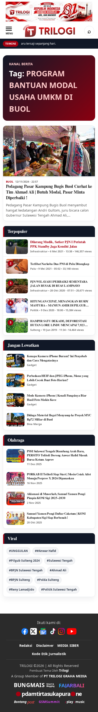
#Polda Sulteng (48, 580)
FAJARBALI (71, 685)
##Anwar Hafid (45, 551)
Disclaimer (45, 645)
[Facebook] (24, 631)
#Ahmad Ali (58, 570)
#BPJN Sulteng (19, 580)
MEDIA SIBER (68, 645)
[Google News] (43, 631)
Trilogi (64, 670)
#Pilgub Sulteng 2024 (24, 561)
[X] (33, 631)
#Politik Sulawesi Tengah (59, 589)
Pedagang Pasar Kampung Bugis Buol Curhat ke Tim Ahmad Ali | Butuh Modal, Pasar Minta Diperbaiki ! (49, 192)
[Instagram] (61, 631)
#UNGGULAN (18, 551)
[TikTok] (52, 631)
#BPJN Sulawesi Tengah (26, 570)
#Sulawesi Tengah (60, 561)
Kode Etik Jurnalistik (49, 654)
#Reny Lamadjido (21, 589)
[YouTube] (72, 631)
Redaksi (25, 645)
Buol (9, 181)
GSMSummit (49, 701)
